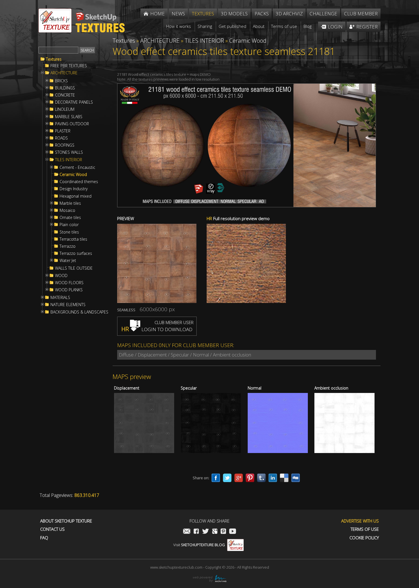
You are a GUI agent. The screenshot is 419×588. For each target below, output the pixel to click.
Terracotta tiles (73, 239)
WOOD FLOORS (69, 282)
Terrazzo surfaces (76, 253)
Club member (361, 13)
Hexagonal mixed (75, 196)
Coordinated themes (79, 181)
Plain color (69, 224)
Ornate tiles (70, 217)
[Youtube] (232, 531)
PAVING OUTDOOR (72, 123)
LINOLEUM (64, 109)
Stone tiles (69, 232)
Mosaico (67, 210)
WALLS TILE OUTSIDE (74, 268)
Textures (54, 59)
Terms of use (365, 529)
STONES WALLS (69, 152)
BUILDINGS (65, 88)
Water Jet (68, 260)
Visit (199, 544)
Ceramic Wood (73, 174)
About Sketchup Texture (66, 521)
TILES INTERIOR (68, 159)
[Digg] (295, 478)
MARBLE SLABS (68, 116)
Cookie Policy (364, 537)
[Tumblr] (261, 478)
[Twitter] (227, 478)
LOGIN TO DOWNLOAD (156, 329)
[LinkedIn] (273, 478)
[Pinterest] (250, 478)
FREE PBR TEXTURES (68, 65)
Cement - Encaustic (77, 167)
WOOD (61, 275)
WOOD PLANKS (69, 289)
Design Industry (74, 188)
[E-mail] (186, 531)
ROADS (61, 138)
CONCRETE (65, 95)
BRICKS (61, 80)
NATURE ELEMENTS (68, 304)
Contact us (52, 529)
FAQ (44, 537)
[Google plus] (238, 478)
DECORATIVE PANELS (74, 102)
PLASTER (62, 131)
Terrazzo (68, 246)
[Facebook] (215, 478)
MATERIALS (60, 297)
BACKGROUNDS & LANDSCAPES (79, 312)
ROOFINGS (64, 145)
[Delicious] (284, 478)
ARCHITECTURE (64, 72)
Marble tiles (70, 203)
